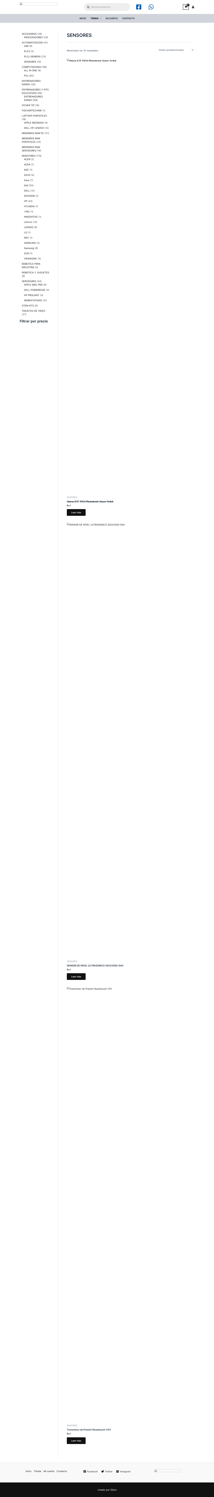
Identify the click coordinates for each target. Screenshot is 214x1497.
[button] (100, 18)
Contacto (128, 18)
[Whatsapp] (151, 7)
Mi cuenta (112, 18)
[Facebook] (139, 7)
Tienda (95, 18)
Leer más (76, 512)
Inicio (82, 18)
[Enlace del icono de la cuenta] (193, 7)
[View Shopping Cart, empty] (186, 7)
